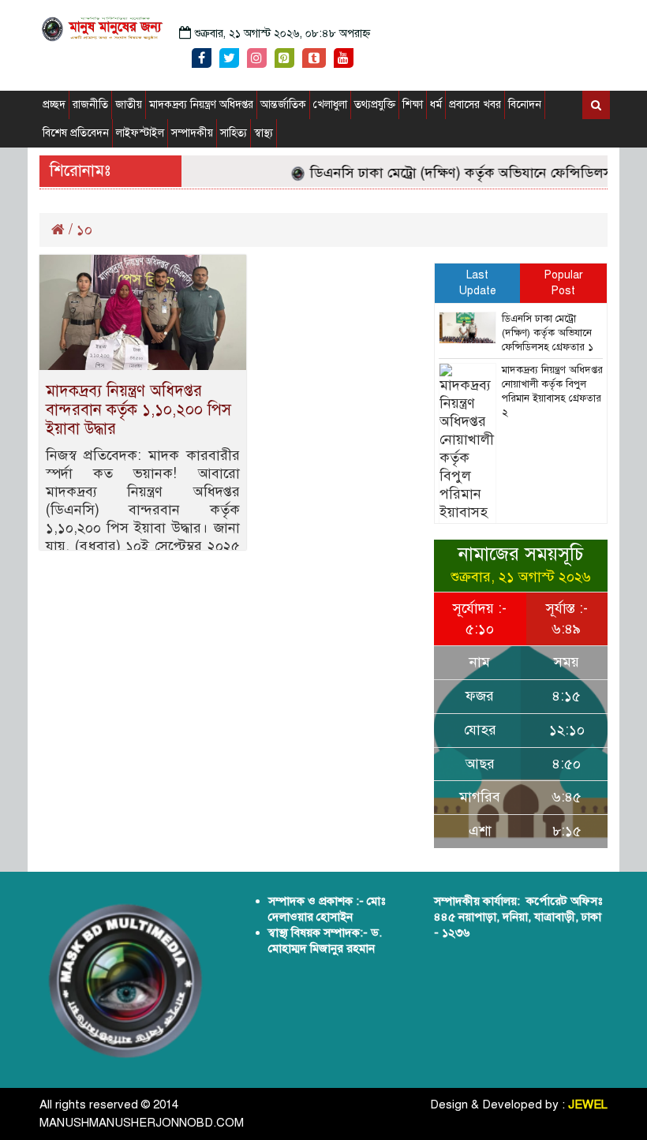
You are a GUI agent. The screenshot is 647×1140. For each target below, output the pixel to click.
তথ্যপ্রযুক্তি (374, 104)
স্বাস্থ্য (263, 133)
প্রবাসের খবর (475, 104)
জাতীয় (128, 104)
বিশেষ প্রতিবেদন (76, 133)
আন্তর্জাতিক (283, 104)
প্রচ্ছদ (54, 104)
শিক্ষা (412, 104)
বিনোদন (524, 104)
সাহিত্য (233, 133)
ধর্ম (436, 104)
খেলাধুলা (330, 104)
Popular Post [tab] (563, 282)
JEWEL (588, 1104)
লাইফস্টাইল (140, 133)
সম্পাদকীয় (192, 133)
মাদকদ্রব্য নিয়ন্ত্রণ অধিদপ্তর (201, 104)
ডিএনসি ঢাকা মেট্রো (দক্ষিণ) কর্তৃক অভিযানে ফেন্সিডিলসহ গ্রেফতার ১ (547, 332)
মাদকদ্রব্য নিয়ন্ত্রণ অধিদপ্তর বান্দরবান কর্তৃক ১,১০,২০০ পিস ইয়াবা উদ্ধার (138, 410)
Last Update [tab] (477, 282)
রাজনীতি (90, 104)
